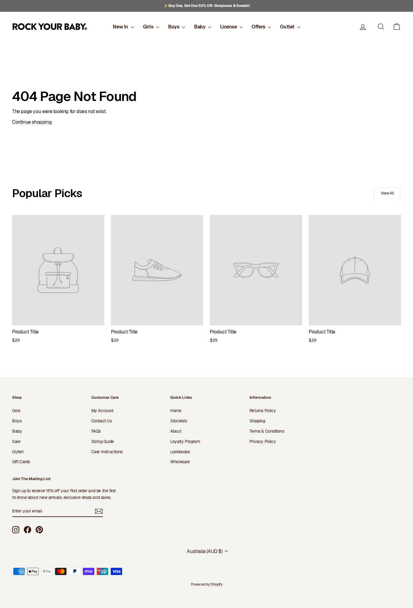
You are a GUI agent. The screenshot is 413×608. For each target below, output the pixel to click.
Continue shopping (32, 122)
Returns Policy (262, 410)
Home (175, 410)
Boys (174, 27)
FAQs (96, 431)
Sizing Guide (102, 441)
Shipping (257, 421)
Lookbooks (180, 451)
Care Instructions (106, 451)
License (229, 27)
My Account (102, 410)
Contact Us (101, 421)
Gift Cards (21, 461)
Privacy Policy (262, 441)
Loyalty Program (185, 441)
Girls (149, 27)
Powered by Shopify (207, 584)
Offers (259, 27)
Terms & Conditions (266, 431)
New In (121, 27)
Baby (200, 27)
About (175, 431)
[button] (397, 26)
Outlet (287, 27)
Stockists (178, 421)
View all (387, 193)
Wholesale (180, 461)
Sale (16, 441)
